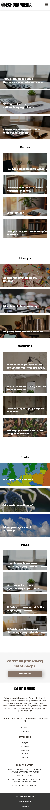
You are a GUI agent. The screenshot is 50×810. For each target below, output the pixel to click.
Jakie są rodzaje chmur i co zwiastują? (18, 529)
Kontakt (25, 731)
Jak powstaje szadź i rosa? (18, 505)
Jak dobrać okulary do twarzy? (20, 306)
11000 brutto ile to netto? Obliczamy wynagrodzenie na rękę (22, 80)
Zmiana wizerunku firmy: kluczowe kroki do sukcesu (27, 388)
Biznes (25, 147)
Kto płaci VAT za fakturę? (24, 785)
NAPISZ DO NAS (25, 674)
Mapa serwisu (25, 801)
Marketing (25, 346)
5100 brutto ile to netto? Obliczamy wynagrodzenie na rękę (25, 780)
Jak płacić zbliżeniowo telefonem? (22, 331)
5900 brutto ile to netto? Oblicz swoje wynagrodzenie (21, 131)
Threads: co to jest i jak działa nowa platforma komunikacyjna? (26, 366)
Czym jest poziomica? (25, 775)
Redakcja (25, 727)
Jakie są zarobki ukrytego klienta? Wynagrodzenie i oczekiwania (25, 771)
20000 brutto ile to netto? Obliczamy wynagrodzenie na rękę (27, 631)
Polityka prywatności (25, 796)
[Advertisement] (25, 36)
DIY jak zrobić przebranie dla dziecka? (19, 279)
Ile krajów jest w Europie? (17, 479)
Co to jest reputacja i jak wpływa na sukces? (26, 410)
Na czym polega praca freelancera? (27, 168)
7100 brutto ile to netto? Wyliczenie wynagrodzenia (18, 106)
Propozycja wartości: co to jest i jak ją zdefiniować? (26, 432)
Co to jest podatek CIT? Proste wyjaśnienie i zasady (25, 189)
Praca (25, 545)
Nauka (25, 457)
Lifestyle (25, 258)
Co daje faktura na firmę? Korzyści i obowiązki (27, 233)
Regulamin (25, 806)
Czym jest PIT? (15, 212)
